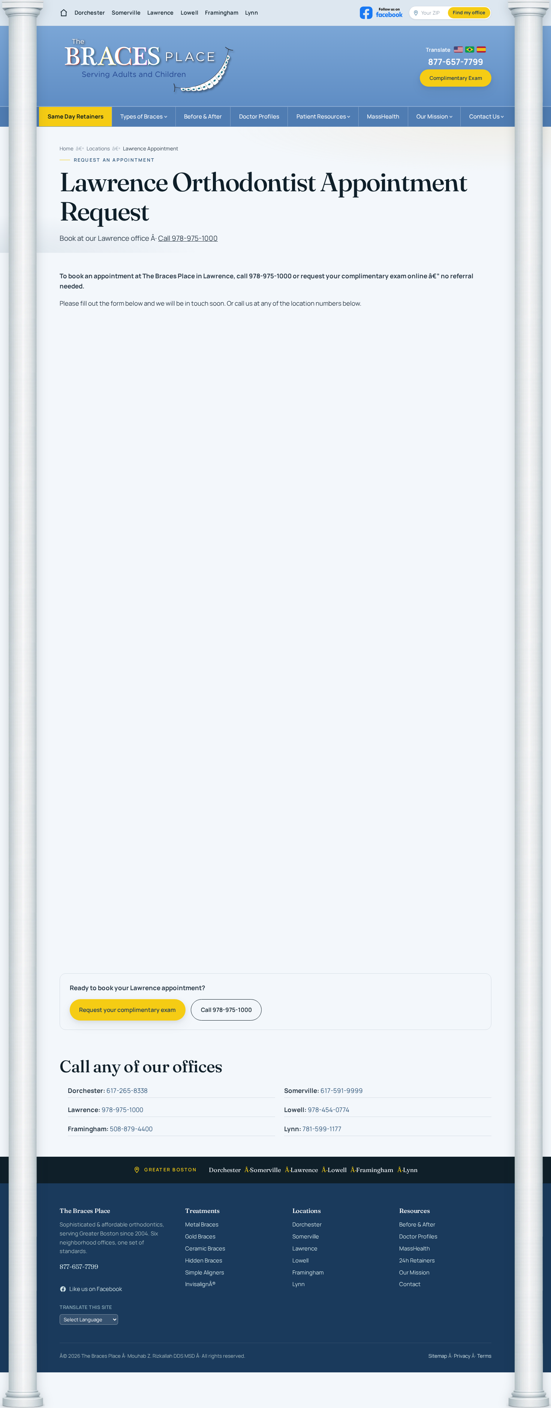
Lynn (251, 12)
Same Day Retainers (75, 116)
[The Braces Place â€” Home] (149, 66)
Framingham (221, 12)
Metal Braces (202, 1224)
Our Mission (432, 116)
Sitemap (437, 1355)
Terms (484, 1355)
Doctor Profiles (259, 116)
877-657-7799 (79, 1266)
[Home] (64, 13)
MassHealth (383, 116)
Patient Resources (321, 116)
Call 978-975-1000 (188, 238)
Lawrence (160, 12)
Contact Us (484, 116)
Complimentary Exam (456, 77)
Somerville (126, 12)
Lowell (189, 12)
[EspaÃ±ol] (481, 50)
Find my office (469, 12)
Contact (410, 1284)
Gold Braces (200, 1236)
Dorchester (90, 12)
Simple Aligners (204, 1272)
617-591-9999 (341, 1091)
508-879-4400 (131, 1129)
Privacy (462, 1355)
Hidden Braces (203, 1260)
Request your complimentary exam (127, 1010)
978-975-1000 (122, 1110)
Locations (98, 148)
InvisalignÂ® (200, 1284)
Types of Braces (141, 116)
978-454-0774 (328, 1110)
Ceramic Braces (205, 1248)
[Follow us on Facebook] (381, 13)
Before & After (203, 116)
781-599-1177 (321, 1129)
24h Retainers (417, 1260)
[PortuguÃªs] (469, 50)
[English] (458, 50)
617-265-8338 (127, 1091)
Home (66, 148)
